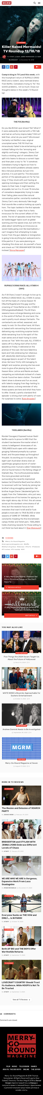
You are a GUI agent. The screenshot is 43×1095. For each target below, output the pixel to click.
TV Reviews (21, 42)
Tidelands (36, 547)
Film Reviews (21, 689)
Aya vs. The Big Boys (12, 1069)
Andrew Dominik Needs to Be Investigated (21, 729)
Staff (12, 56)
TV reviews (6, 549)
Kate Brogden (28, 399)
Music (14, 1066)
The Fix (28, 547)
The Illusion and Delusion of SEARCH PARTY (21, 809)
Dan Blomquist (33, 528)
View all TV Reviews (20, 1000)
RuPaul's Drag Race (9, 547)
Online (26, 1069)
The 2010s (35, 1069)
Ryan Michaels (10, 888)
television (21, 547)
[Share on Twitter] (7, 67)
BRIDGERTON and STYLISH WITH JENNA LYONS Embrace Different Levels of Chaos (19, 845)
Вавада (33, 1083)
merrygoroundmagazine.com (13, 544)
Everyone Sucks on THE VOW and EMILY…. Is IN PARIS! (19, 916)
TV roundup (16, 549)
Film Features (21, 653)
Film (8, 1066)
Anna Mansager (27, 56)
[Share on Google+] (11, 67)
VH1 (23, 549)
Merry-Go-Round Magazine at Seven (21, 763)
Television (24, 1066)
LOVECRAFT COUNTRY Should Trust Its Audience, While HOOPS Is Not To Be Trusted (21, 985)
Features (21, 759)
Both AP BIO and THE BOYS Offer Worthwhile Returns (19, 950)
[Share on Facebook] (3, 67)
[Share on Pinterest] (16, 67)
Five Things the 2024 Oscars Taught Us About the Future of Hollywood (21, 658)
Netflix (27, 544)
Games (34, 1066)
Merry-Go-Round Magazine (15, 541)
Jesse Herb (8, 814)
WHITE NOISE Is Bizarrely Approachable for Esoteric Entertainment (21, 694)
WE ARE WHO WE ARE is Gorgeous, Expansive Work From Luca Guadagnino (19, 881)
